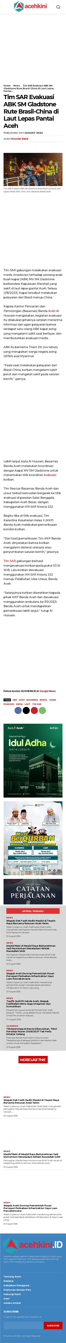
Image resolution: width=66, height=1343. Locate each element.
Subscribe (53, 1325)
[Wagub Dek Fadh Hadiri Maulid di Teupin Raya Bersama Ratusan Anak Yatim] (33, 1079)
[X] (15, 146)
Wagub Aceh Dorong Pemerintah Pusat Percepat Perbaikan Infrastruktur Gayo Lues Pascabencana (30, 976)
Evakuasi (9, 704)
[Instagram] (9, 1267)
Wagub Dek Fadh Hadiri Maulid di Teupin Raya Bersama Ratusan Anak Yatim (30, 922)
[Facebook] (7, 146)
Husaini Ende (20, 138)
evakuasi (50, 475)
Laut (27, 704)
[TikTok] (15, 1267)
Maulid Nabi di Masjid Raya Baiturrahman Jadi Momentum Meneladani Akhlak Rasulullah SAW (30, 948)
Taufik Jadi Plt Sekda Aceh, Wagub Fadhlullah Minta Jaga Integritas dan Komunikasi (28, 1004)
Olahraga (12, 1026)
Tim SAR (10, 561)
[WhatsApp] (31, 146)
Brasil (44, 700)
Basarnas (32, 700)
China (52, 700)
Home (7, 85)
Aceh (51, 311)
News (16, 85)
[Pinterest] (23, 146)
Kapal (19, 704)
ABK (15, 700)
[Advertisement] (33, 51)
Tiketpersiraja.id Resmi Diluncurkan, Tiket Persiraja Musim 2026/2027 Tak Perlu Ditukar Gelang (31, 1031)
